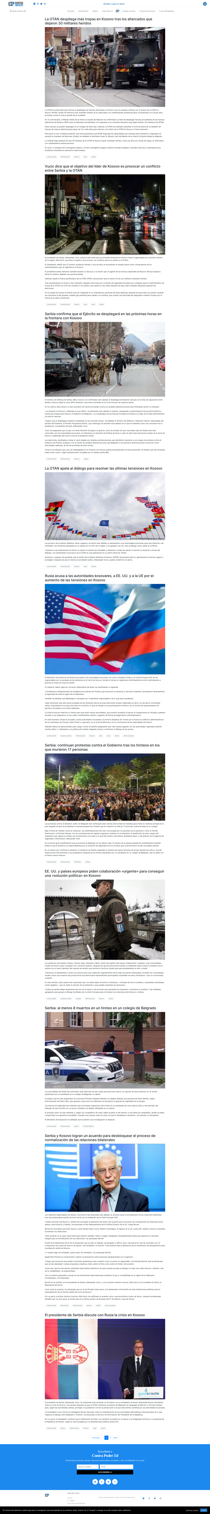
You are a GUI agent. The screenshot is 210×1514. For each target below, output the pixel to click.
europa (78, 998)
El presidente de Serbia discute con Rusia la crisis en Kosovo (95, 1315)
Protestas (77, 862)
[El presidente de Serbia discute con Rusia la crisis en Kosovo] (105, 1359)
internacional (65, 157)
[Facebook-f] (38, 4)
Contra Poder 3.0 (107, 11)
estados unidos (66, 736)
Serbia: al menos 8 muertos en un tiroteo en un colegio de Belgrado (100, 1008)
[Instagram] (45, 4)
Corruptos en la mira (128, 11)
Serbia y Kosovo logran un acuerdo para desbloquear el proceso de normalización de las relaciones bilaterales (100, 1138)
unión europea (128, 736)
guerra (63, 1428)
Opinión (95, 11)
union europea (110, 1305)
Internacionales (83, 11)
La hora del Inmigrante (166, 11)
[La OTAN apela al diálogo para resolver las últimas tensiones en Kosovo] (105, 506)
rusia (93, 304)
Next (115, 1438)
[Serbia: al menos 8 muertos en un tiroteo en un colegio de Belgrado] (105, 1050)
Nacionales (70, 11)
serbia (93, 157)
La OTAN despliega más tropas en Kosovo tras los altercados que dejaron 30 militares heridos (98, 21)
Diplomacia (64, 1305)
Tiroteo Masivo (88, 1126)
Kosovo (76, 157)
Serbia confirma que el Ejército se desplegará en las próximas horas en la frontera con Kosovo (103, 316)
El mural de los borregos (147, 11)
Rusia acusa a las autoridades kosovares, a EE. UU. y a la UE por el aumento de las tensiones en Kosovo (99, 578)
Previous (96, 1438)
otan (85, 157)
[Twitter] (41, 4)
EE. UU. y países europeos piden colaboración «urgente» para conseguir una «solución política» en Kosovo (104, 873)
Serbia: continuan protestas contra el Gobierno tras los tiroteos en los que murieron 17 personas (102, 747)
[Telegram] (34, 4)
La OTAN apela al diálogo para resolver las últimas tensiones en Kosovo (103, 468)
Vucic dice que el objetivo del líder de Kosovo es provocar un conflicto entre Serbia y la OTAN (102, 168)
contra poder (51, 157)
